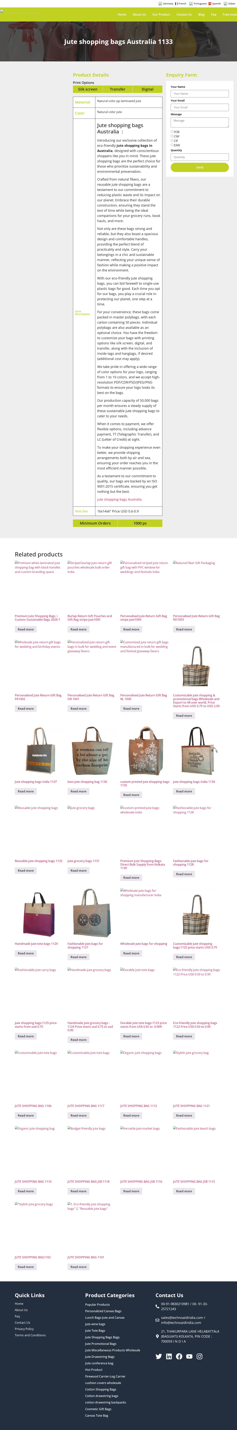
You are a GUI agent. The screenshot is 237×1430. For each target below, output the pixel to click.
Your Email (178, 100)
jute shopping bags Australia (119, 499)
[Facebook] (179, 1356)
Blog (201, 14)
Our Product (161, 14)
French (182, 3)
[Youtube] (189, 1356)
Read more (26, 629)
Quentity (176, 150)
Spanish (216, 3)
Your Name (178, 87)
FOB (176, 132)
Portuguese (200, 3)
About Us (139, 14)
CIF (176, 141)
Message (176, 114)
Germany (168, 3)
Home (122, 14)
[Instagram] (199, 1356)
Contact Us (184, 14)
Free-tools (230, 14)
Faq (213, 14)
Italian (231, 3)
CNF (176, 136)
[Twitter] (159, 1356)
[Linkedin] (169, 1356)
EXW (177, 145)
